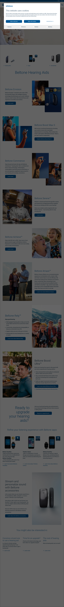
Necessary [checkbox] (9, 26)
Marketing (50, 26)
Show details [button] (49, 21)
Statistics (36, 26)
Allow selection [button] (14, 21)
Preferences (23, 26)
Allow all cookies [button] (32, 21)
